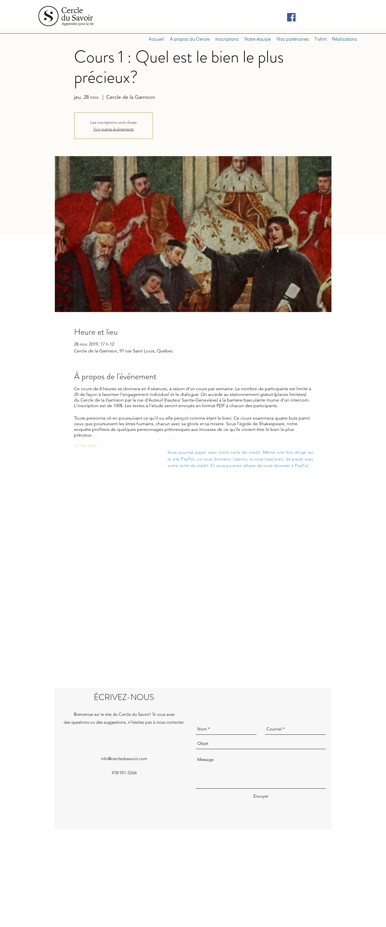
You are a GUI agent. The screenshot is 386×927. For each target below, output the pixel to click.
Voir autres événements (113, 129)
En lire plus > (87, 445)
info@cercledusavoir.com (124, 758)
